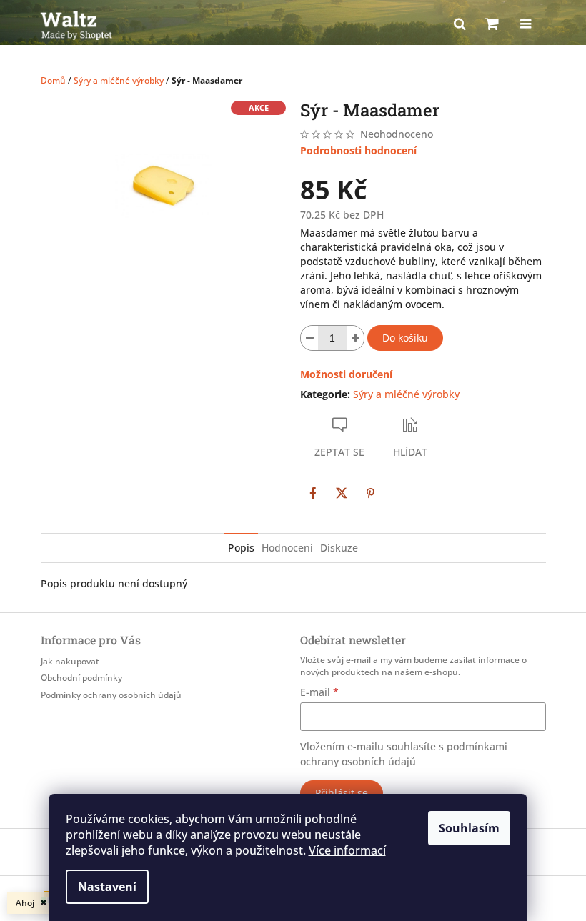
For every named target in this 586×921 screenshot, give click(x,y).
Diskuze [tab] (339, 547)
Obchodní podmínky (81, 678)
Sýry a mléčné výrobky (406, 394)
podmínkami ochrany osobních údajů (403, 753)
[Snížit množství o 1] (309, 338)
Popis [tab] (241, 547)
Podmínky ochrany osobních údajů (111, 695)
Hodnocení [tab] (287, 547)
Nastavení (107, 887)
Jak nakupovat (70, 661)
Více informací (347, 850)
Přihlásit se (341, 793)
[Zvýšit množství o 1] (355, 338)
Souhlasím (469, 828)
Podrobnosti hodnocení (358, 150)
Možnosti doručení (346, 374)
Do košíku (405, 337)
